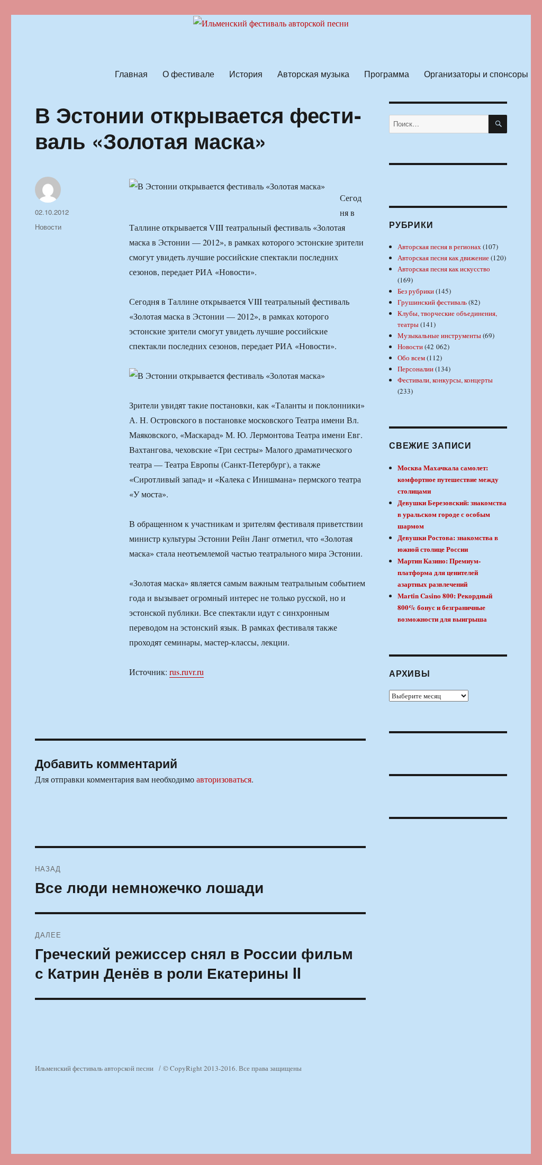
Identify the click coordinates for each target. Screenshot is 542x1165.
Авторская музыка (313, 74)
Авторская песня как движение (443, 257)
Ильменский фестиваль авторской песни (94, 1068)
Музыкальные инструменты (439, 335)
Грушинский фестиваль (432, 302)
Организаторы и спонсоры (476, 74)
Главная (131, 74)
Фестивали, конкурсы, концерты (445, 380)
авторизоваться (223, 779)
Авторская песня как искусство (444, 269)
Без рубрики (416, 291)
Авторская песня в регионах (439, 246)
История (246, 74)
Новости (48, 227)
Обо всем (411, 357)
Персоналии (415, 369)
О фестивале (188, 74)
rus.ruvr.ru (186, 671)
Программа (386, 74)
